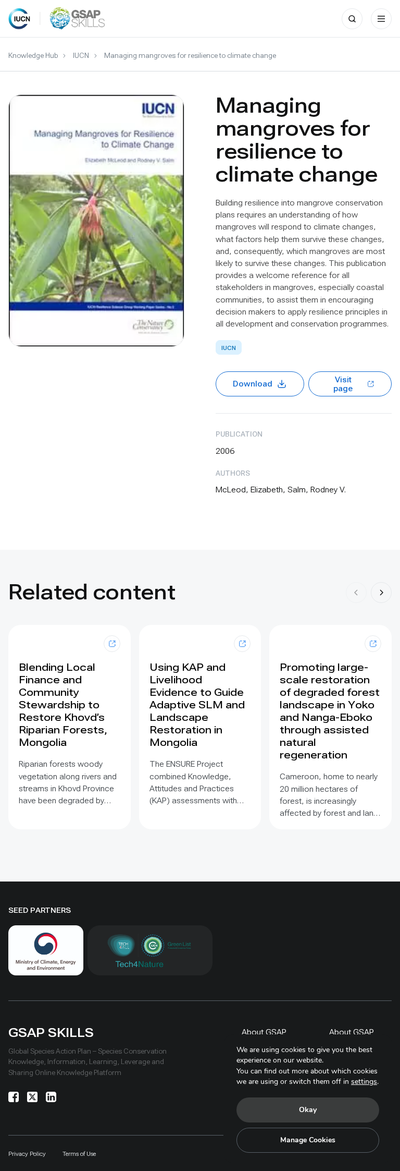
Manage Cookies (307, 1140)
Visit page (343, 384)
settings (364, 1082)
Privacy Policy (27, 1153)
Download (252, 384)
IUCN (81, 55)
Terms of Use (79, 1153)
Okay (308, 1110)
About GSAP (264, 1032)
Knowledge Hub (33, 55)
